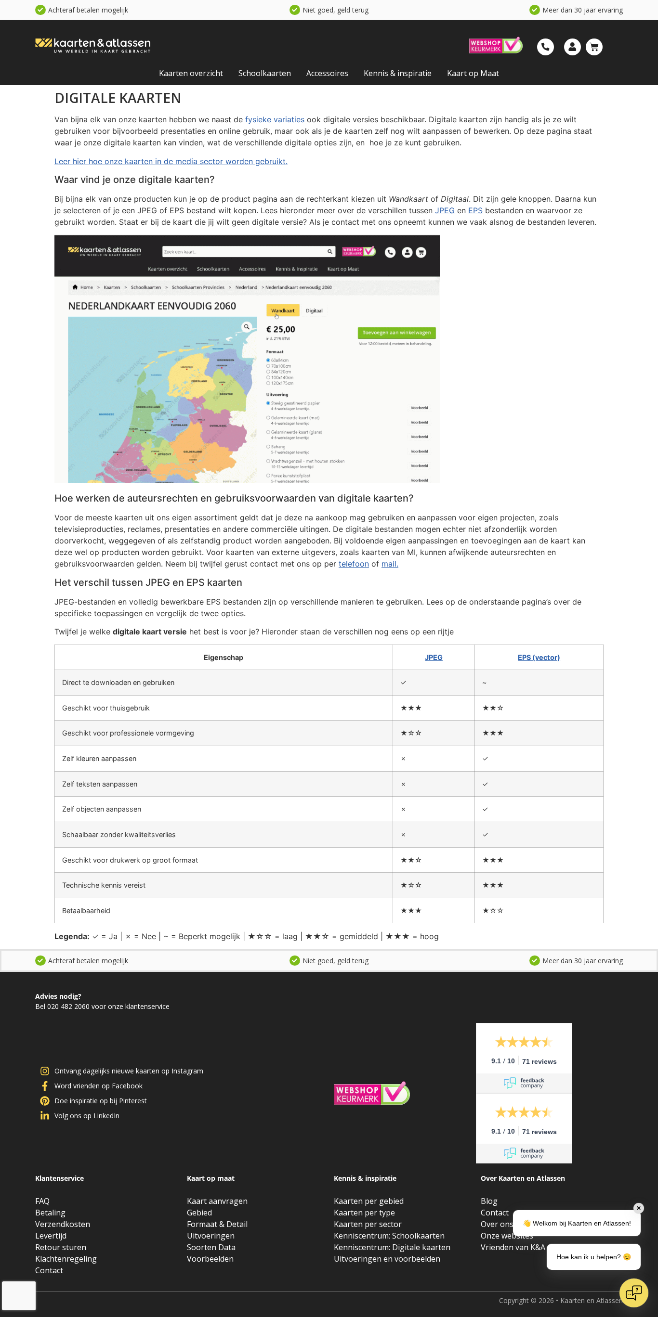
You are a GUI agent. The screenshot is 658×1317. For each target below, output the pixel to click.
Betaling (50, 1212)
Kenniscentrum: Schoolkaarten (389, 1235)
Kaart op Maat (473, 73)
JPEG (445, 210)
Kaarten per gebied (369, 1201)
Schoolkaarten (264, 73)
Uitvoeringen (211, 1235)
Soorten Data (211, 1247)
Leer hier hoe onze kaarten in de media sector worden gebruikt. (171, 161)
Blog (489, 1201)
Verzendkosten (62, 1224)
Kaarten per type (364, 1212)
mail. (390, 563)
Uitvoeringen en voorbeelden (387, 1258)
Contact (49, 1270)
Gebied (199, 1212)
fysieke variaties (274, 119)
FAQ (42, 1201)
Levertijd (50, 1235)
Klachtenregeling (66, 1258)
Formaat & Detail (217, 1224)
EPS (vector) (539, 657)
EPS (475, 210)
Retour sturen (60, 1247)
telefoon (354, 563)
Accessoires (327, 73)
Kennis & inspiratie (398, 73)
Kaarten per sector (368, 1224)
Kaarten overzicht (191, 73)
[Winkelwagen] (594, 47)
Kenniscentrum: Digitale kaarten (392, 1247)
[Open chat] (633, 1292)
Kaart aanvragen (217, 1201)
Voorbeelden (210, 1258)
